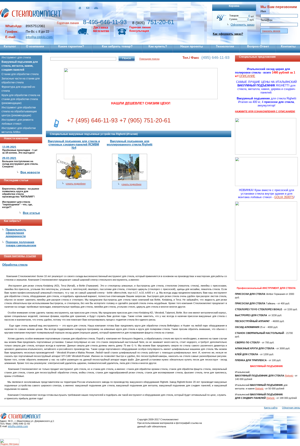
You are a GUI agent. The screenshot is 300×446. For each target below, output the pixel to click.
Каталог (10, 46)
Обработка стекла (14, 264)
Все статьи (31, 213)
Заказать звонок (271, 31)
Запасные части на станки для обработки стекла (21, 80)
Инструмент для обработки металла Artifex (19, 130)
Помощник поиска (149, 58)
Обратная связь (291, 407)
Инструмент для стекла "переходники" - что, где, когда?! (17, 204)
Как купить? (157, 46)
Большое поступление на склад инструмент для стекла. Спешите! (20, 164)
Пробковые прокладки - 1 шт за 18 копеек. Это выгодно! (19, 151)
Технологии (225, 46)
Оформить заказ (242, 24)
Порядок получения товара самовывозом (21, 243)
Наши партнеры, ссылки (20, 256)
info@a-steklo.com (39, 37)
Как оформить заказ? (228, 34)
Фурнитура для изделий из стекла (18, 88)
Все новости (30, 172)
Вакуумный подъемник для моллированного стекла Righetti (129, 143)
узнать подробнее (76, 183)
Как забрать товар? (117, 46)
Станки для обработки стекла (20, 74)
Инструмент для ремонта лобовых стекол (17, 121)
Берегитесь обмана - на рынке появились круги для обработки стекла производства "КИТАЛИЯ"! (20, 192)
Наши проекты (191, 46)
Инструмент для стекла (16, 57)
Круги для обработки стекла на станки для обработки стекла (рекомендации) (21, 99)
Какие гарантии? (71, 46)
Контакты (288, 46)
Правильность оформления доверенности (16, 233)
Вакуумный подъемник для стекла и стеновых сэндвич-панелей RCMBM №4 (74, 144)
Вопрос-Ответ (258, 46)
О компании (35, 46)
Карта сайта (270, 407)
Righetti (289, 375)
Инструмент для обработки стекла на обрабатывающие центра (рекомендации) (19, 111)
